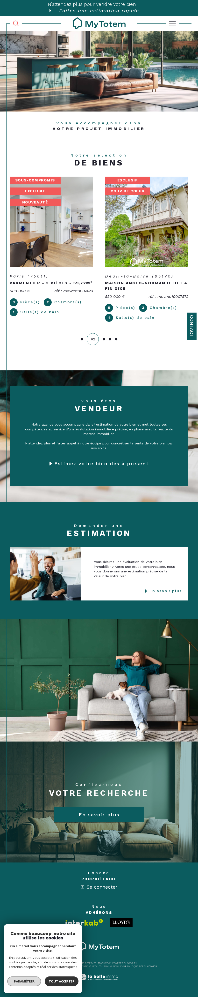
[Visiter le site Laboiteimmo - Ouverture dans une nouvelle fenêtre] (98, 982)
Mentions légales (90, 966)
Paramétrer (24, 981)
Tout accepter (61, 981)
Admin (107, 966)
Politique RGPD (136, 966)
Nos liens (119, 966)
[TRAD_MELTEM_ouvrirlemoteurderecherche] (16, 23)
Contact (192, 326)
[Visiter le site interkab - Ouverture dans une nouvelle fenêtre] (84, 922)
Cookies (152, 966)
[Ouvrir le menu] (172, 23)
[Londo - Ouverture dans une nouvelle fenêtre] (121, 922)
